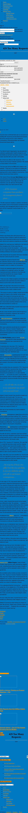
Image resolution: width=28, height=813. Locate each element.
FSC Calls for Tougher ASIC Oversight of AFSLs (14, 778)
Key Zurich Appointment (9, 763)
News (4, 2)
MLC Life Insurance (6, 318)
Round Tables (7, 4)
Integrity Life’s (4, 562)
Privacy (20, 812)
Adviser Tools (7, 11)
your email (17, 40)
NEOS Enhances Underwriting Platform (12, 766)
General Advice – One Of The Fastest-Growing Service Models (12, 728)
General (4, 120)
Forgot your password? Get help (9, 73)
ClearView (4, 414)
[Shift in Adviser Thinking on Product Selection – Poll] (8, 687)
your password (18, 31)
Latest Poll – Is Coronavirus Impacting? (16, 622)
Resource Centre (8, 6)
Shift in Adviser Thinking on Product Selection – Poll (12, 691)
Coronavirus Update (10, 623)
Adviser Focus (10, 13)
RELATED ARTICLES (4, 673)
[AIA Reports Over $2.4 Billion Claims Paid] (8, 706)
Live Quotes (6, 8)
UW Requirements (11, 19)
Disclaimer (15, 812)
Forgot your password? (6, 35)
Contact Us (8, 812)
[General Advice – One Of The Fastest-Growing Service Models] (8, 724)
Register (5, 21)
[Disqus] (14, 646)
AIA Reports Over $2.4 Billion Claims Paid (12, 710)
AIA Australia (8, 355)
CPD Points (9, 15)
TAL (9, 427)
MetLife (12, 515)
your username (18, 29)
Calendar (5, 9)
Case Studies (10, 17)
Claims (4, 118)
